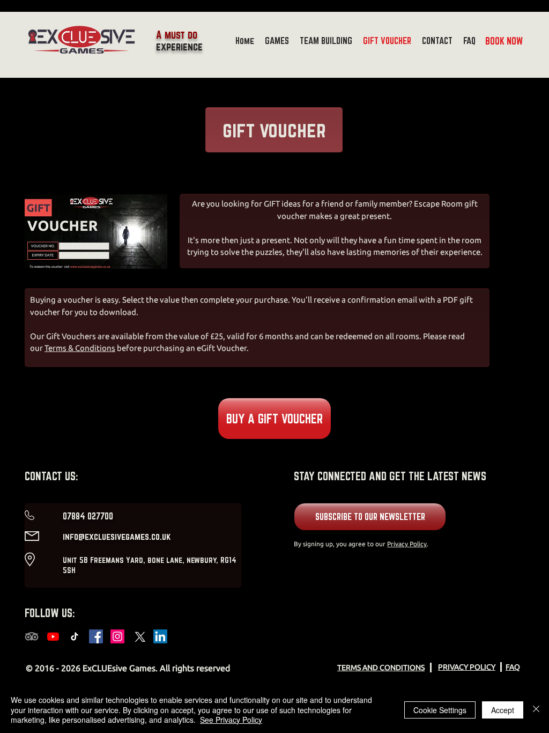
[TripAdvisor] (32, 636)
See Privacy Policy (231, 719)
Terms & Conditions (79, 348)
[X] (139, 636)
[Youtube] (53, 636)
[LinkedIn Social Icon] (160, 636)
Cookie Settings (439, 710)
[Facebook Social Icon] (96, 636)
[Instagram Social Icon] (117, 636)
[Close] (536, 709)
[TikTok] (74, 636)
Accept (502, 710)
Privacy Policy (407, 543)
